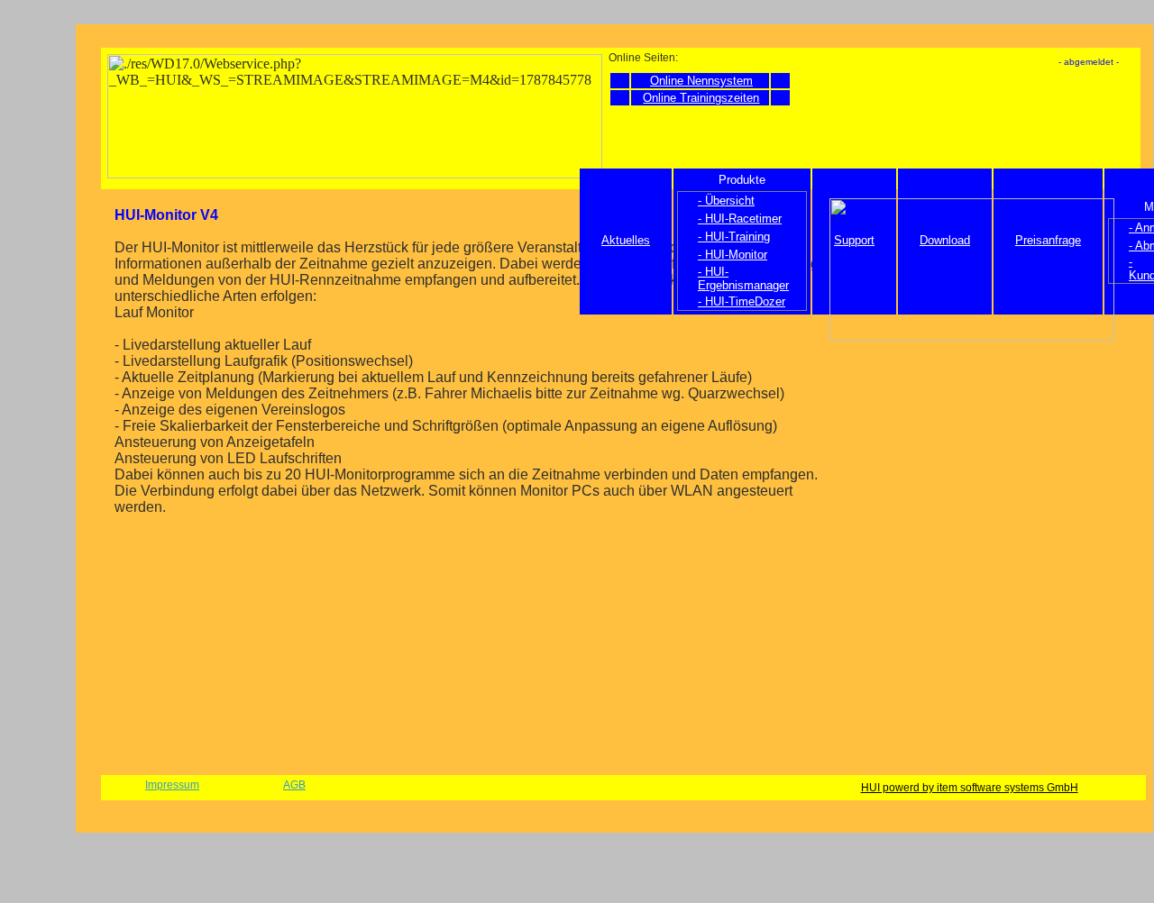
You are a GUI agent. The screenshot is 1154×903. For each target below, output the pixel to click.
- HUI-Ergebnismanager (743, 278)
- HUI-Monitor (732, 254)
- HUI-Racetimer (740, 218)
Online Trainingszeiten (701, 98)
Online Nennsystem (701, 80)
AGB (294, 785)
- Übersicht (726, 200)
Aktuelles (625, 240)
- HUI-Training (734, 236)
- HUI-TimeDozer (741, 301)
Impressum (172, 785)
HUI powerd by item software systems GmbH (969, 787)
